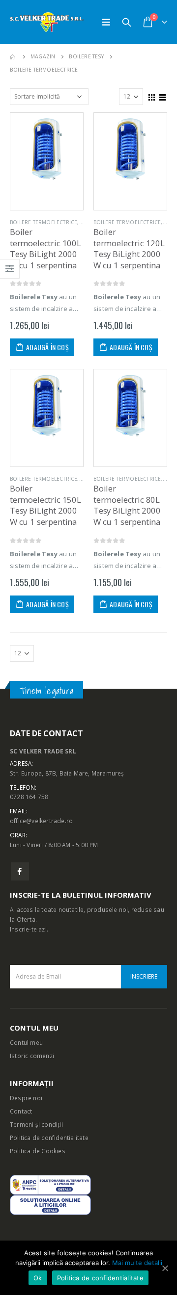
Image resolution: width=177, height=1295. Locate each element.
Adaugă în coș (47, 347)
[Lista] (162, 96)
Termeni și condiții (36, 1124)
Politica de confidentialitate (49, 1137)
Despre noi (26, 1098)
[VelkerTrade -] (47, 22)
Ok (37, 1278)
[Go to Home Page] (13, 56)
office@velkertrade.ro (41, 821)
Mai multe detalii (137, 1263)
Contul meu (26, 1042)
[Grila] (152, 96)
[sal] (50, 1184)
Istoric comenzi (32, 1056)
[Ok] (165, 1268)
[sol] (50, 1204)
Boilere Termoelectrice (43, 222)
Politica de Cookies (37, 1151)
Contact (21, 1111)
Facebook (20, 871)
